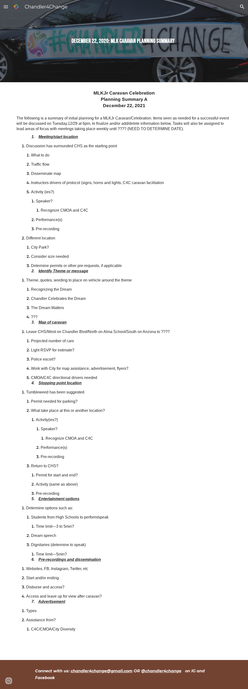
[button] (6, 6)
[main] (124, 41)
